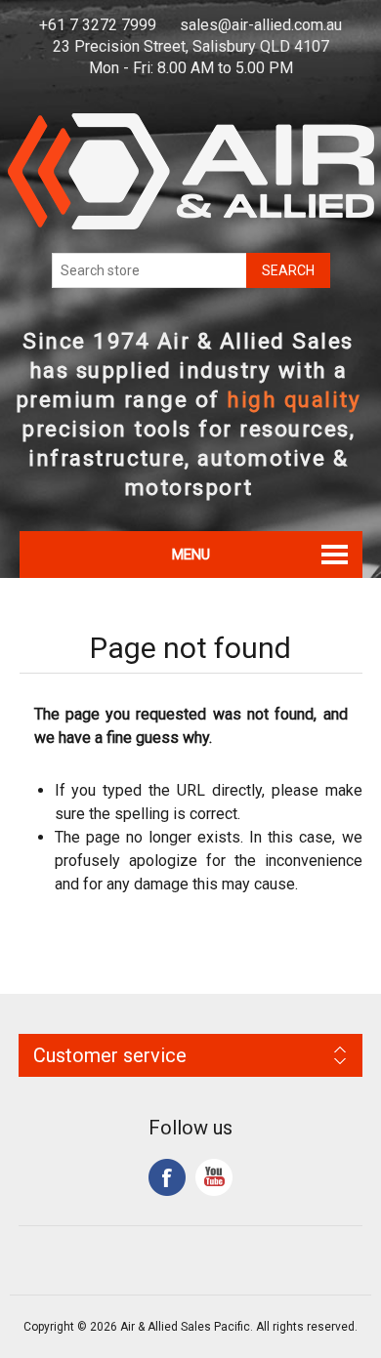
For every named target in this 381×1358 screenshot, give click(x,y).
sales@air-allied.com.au (261, 25)
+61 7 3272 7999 (97, 25)
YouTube (214, 1177)
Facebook (167, 1177)
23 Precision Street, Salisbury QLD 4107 (191, 46)
